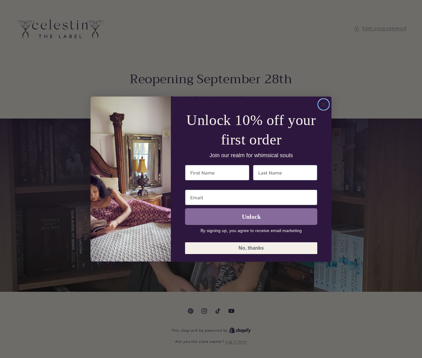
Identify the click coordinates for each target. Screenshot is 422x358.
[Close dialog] (323, 104)
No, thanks (251, 247)
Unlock (251, 216)
